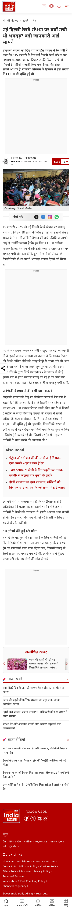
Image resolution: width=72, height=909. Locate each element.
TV (64, 162)
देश (34, 21)
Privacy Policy (42, 871)
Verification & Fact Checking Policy (24, 881)
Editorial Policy (28, 866)
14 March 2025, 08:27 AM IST (29, 163)
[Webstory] (51, 6)
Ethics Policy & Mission (17, 871)
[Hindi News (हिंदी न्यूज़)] (9, 6)
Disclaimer (23, 861)
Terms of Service (13, 876)
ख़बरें (25, 21)
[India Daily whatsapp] (57, 217)
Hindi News (10, 21)
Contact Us (9, 866)
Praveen (30, 158)
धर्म (4, 846)
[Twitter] (33, 818)
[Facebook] (26, 818)
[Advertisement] (36, 117)
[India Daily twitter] (36, 217)
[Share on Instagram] (50, 217)
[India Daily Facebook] (43, 217)
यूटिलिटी (13, 846)
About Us (8, 861)
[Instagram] (39, 818)
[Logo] (11, 816)
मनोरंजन (28, 841)
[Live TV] (44, 7)
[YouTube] (45, 818)
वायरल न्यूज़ (56, 841)
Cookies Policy (49, 866)
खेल (19, 841)
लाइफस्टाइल (41, 841)
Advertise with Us (44, 861)
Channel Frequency (14, 886)
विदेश (11, 841)
